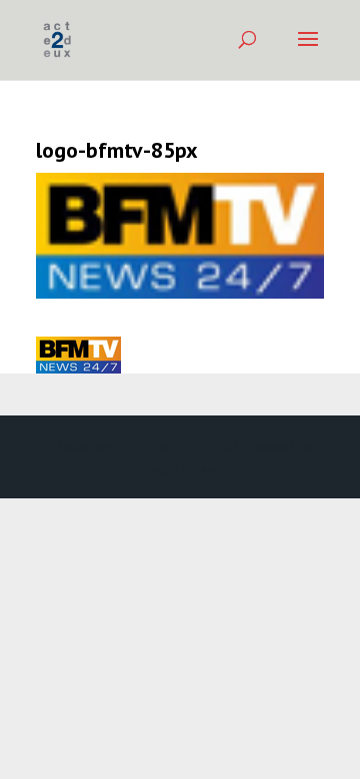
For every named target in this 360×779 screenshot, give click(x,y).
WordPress (180, 470)
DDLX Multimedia (176, 446)
